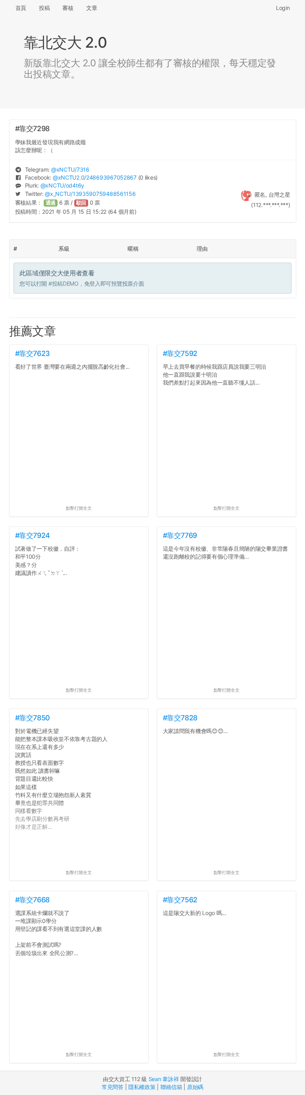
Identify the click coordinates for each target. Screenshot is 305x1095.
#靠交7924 (32, 535)
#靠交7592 (180, 353)
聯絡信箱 (171, 1086)
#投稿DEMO (63, 283)
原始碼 (195, 1086)
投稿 (44, 7)
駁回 (81, 203)
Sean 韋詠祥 (164, 1079)
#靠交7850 (32, 718)
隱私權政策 (142, 1086)
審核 (67, 7)
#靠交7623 (32, 353)
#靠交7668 (32, 900)
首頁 (20, 7)
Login (283, 7)
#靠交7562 (180, 900)
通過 (51, 203)
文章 (91, 7)
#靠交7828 (180, 718)
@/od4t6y (62, 185)
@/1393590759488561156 (90, 193)
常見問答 (113, 1086)
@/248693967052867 (95, 177)
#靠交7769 (180, 535)
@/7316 (70, 169)
